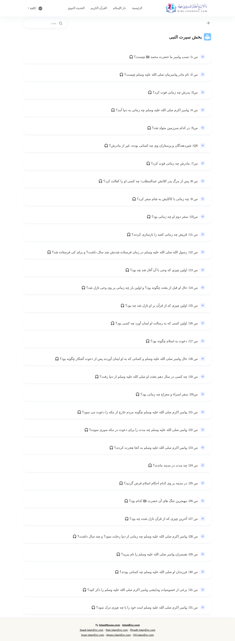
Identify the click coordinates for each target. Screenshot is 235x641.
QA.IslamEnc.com (143, 634)
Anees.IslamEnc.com (118, 634)
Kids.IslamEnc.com (117, 629)
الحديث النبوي (76, 8)
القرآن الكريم (99, 8)
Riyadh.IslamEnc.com (142, 629)
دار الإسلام (119, 8)
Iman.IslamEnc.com (92, 634)
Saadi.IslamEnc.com (91, 629)
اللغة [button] (32, 8)
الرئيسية (137, 8)
